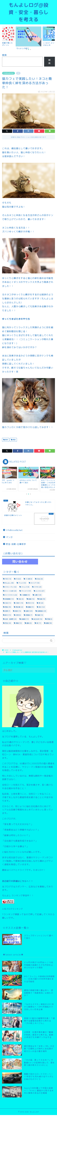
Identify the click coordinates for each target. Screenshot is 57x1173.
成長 (18, 611)
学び (31, 603)
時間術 (29, 615)
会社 (21, 599)
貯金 (8, 623)
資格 (19, 623)
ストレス (25, 587)
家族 (8, 607)
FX (18, 579)
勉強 (42, 599)
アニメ (22, 583)
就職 (31, 607)
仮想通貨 (9, 599)
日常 (18, 615)
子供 (8, 603)
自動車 (25, 619)
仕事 (38, 595)
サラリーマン (10, 587)
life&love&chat (8, 73)
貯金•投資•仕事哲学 (16, 544)
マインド (26, 591)
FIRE (8, 579)
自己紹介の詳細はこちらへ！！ (17, 881)
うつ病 (29, 579)
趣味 (29, 623)
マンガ (9, 537)
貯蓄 (49, 619)
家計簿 (19, 607)
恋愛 (7, 611)
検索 (4, 55)
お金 (40, 579)
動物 (6, 440)
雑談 (14, 440)
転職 (49, 623)
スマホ (37, 587)
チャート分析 (10, 591)
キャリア (35, 583)
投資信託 (41, 611)
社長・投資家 (10, 619)
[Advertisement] (28, 1143)
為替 (40, 615)
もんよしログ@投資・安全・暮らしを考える (28, 12)
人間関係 (26, 595)
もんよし (9, 583)
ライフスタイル (11, 595)
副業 (31, 599)
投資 (29, 611)
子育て (19, 603)
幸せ (42, 607)
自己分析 (37, 619)
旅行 (8, 615)
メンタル (40, 591)
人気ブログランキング (12, 908)
